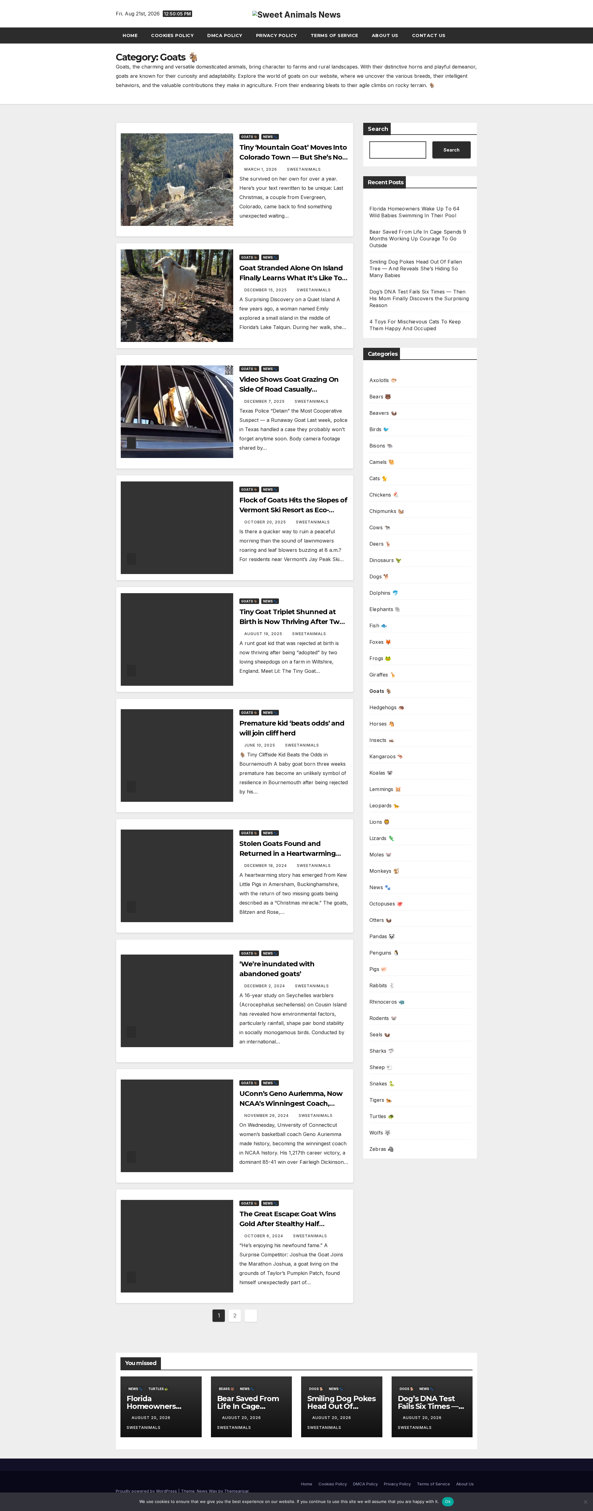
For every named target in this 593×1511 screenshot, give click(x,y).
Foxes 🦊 (380, 642)
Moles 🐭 (380, 854)
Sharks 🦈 (381, 1051)
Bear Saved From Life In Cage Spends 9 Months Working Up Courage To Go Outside (417, 238)
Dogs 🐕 (379, 576)
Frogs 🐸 (380, 658)
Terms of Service (334, 35)
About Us (385, 35)
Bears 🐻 (380, 396)
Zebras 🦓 (381, 1149)
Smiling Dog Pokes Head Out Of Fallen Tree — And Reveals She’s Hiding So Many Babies (415, 268)
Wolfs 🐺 (380, 1133)
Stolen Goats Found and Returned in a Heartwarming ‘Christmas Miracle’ (287, 853)
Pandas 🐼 (382, 936)
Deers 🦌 (380, 544)
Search (378, 129)
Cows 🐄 (379, 527)
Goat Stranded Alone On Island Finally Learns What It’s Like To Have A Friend (291, 278)
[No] (585, 1502)
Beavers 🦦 (383, 413)
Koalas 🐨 (381, 773)
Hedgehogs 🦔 (386, 707)
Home (130, 35)
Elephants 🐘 (385, 609)
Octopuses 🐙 (386, 904)
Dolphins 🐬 (383, 593)
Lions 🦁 (379, 822)
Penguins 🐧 (384, 953)
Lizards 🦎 (381, 838)
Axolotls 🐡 (383, 380)
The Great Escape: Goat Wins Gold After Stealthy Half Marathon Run (287, 1224)
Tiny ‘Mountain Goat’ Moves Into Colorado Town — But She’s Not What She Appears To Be (293, 157)
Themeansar (236, 1490)
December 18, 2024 (266, 865)
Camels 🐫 (382, 462)
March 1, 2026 (261, 169)
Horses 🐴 (382, 724)
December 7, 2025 (265, 401)
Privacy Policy (276, 35)
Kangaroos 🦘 (386, 756)
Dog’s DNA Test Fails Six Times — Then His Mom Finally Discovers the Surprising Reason (419, 298)
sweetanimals (304, 169)
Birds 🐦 (379, 429)
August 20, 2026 (152, 1417)
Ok (448, 1501)
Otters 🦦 (380, 920)
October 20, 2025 (265, 522)
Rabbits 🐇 (382, 985)
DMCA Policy (224, 35)
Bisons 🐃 (381, 446)
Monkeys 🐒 (384, 871)
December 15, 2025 (266, 290)
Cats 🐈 (378, 478)
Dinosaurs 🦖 (385, 560)
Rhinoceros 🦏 (387, 1002)
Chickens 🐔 (384, 495)
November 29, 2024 (267, 1115)
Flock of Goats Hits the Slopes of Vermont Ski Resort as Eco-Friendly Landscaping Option (293, 510)
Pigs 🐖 (378, 969)
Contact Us (429, 35)
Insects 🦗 (381, 740)
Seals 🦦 (379, 1034)
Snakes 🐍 (382, 1083)
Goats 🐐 (249, 137)
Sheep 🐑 (381, 1067)
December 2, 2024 (265, 986)
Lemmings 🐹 (385, 789)
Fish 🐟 (378, 625)
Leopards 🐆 (384, 805)
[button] (475, 35)
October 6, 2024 (264, 1236)
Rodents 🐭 (383, 1018)
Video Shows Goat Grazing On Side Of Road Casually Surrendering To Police (289, 389)
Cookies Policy (172, 35)
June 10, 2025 (260, 745)
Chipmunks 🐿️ (386, 511)
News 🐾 (270, 137)
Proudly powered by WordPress (147, 1490)
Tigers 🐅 (380, 1100)
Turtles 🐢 (381, 1116)
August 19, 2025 (264, 633)
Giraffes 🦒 (382, 675)
